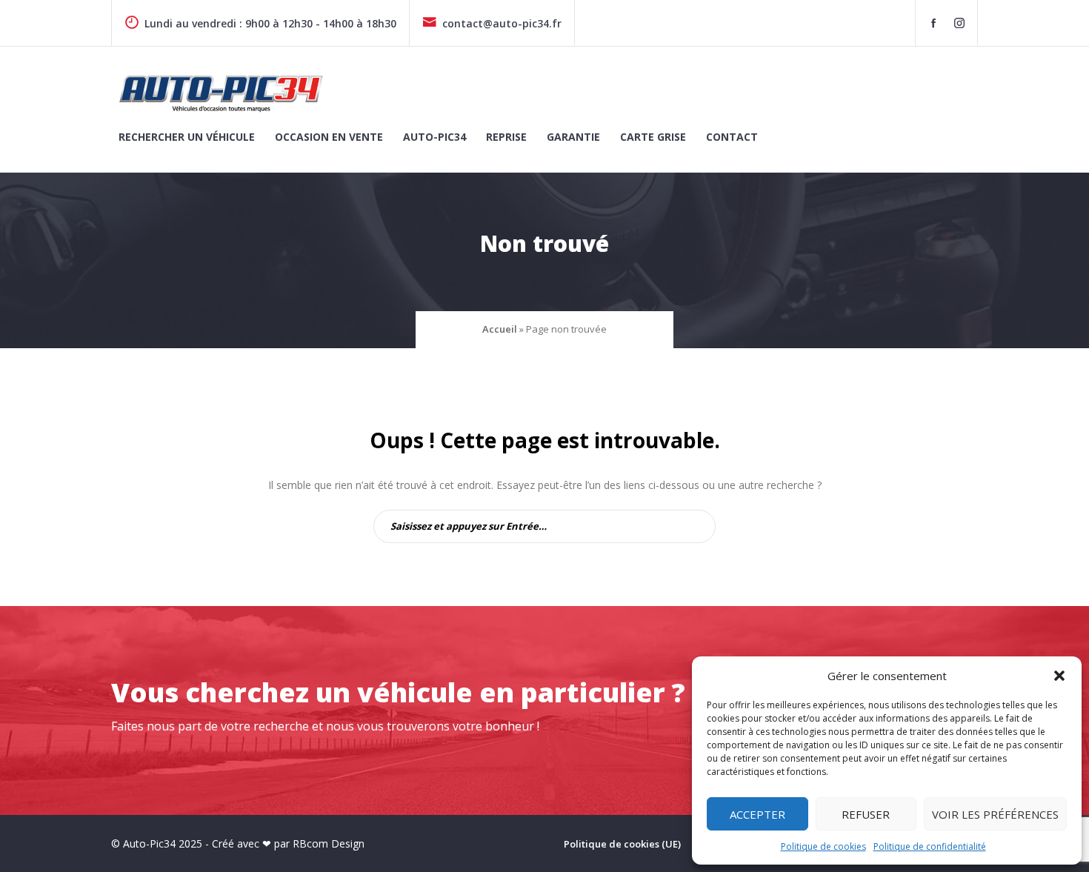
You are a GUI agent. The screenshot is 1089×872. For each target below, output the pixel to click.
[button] (1059, 675)
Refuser (866, 814)
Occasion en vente (329, 137)
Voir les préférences (995, 814)
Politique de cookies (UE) (622, 844)
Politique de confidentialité (929, 846)
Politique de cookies (823, 846)
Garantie (573, 137)
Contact (732, 137)
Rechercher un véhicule (187, 137)
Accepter (757, 814)
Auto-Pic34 (434, 137)
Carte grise (653, 137)
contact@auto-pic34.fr (502, 23)
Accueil (499, 329)
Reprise (506, 137)
